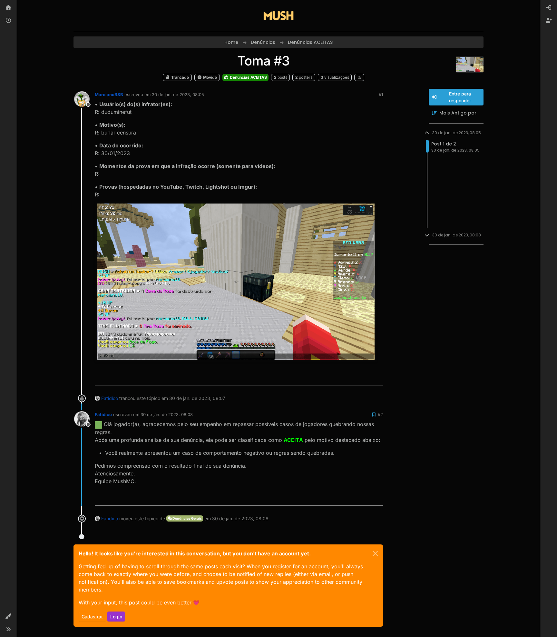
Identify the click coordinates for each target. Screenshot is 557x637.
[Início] (8, 8)
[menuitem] (548, 8)
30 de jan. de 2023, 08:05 (178, 94)
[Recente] (8, 20)
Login (116, 616)
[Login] (548, 8)
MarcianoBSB (109, 94)
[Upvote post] (355, 378)
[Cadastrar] (548, 20)
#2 (380, 414)
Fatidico (109, 398)
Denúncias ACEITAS (248, 77)
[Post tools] (377, 378)
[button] (8, 616)
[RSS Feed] (359, 77)
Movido (209, 77)
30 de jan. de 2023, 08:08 (167, 414)
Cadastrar (92, 616)
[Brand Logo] (278, 15)
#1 (381, 94)
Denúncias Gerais (187, 518)
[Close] (375, 553)
